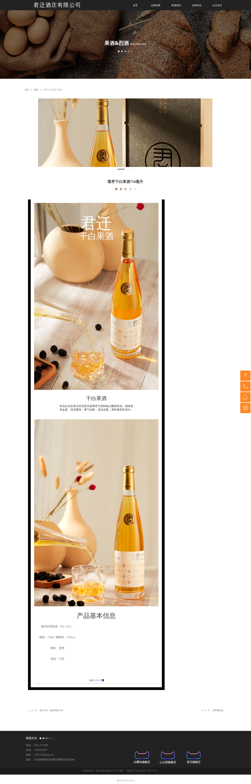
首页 (27, 90)
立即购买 (97, 680)
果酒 (36, 90)
